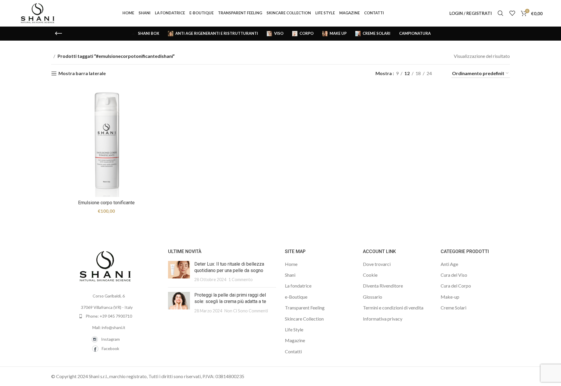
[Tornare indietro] (58, 33)
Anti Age (449, 264)
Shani (290, 275)
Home (291, 264)
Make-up (450, 297)
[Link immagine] (105, 265)
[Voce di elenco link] (105, 316)
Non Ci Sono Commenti (246, 310)
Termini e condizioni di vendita (393, 307)
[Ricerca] (500, 13)
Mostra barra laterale (82, 73)
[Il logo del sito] (37, 12)
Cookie (370, 275)
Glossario (372, 297)
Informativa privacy (382, 318)
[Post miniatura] (179, 272)
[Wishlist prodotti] (512, 13)
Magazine (295, 340)
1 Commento (240, 279)
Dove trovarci (377, 264)
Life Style (294, 329)
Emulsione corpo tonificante (106, 202)
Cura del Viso (454, 275)
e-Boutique (296, 297)
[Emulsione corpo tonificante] (106, 142)
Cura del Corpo (456, 285)
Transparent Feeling (305, 307)
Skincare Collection (304, 318)
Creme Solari (453, 307)
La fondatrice (298, 285)
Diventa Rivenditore (383, 285)
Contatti (293, 351)
